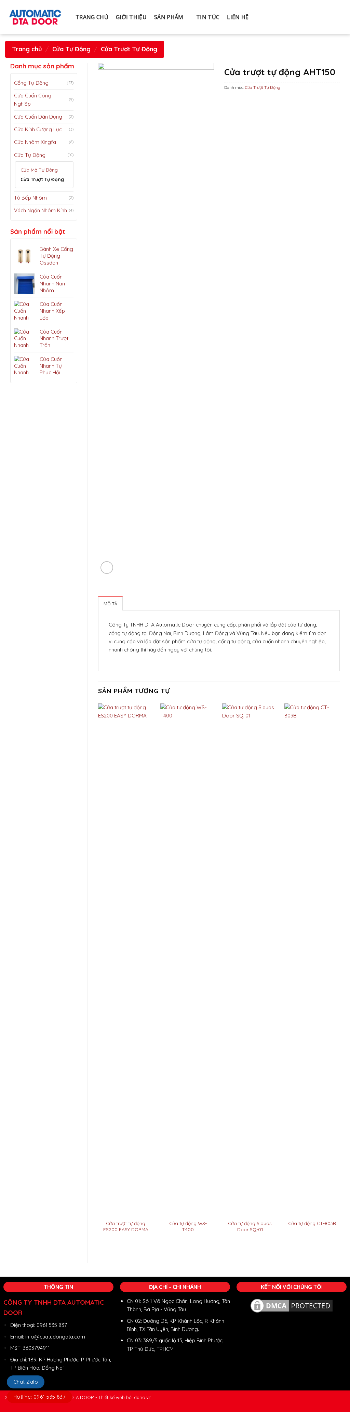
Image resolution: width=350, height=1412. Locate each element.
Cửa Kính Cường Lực (38, 129)
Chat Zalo (25, 1382)
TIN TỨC (207, 17)
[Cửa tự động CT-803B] (312, 959)
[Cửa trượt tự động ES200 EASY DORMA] (125, 959)
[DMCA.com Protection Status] (291, 1305)
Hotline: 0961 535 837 (39, 1397)
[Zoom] (106, 567)
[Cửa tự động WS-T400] (188, 959)
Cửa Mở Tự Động (39, 170)
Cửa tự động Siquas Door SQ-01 (250, 1226)
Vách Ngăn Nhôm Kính (40, 210)
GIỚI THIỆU (131, 17)
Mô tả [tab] (110, 604)
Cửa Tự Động (71, 49)
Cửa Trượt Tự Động (129, 49)
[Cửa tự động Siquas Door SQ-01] (250, 959)
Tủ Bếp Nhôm (30, 197)
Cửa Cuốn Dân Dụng (38, 116)
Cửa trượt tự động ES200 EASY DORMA (125, 1226)
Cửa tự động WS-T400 (188, 1226)
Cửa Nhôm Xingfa (35, 142)
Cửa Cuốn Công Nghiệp (32, 99)
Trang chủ (27, 49)
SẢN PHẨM (169, 17)
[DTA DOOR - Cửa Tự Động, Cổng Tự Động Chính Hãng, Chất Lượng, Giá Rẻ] (35, 17)
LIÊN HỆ (237, 17)
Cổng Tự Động (31, 83)
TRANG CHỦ (92, 17)
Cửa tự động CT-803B (312, 1223)
